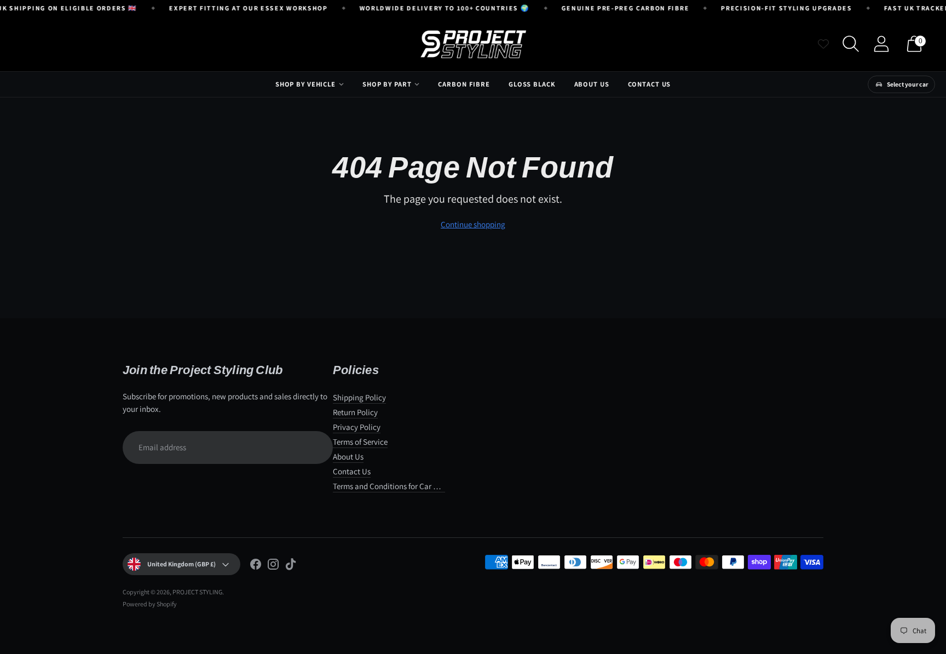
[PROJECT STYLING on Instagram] (273, 566)
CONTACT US (649, 84)
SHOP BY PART (387, 84)
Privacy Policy (356, 427)
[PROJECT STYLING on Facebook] (255, 566)
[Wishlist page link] (823, 43)
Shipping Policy (359, 397)
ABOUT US (591, 84)
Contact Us (352, 471)
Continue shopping (473, 224)
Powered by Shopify (150, 604)
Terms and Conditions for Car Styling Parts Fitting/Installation (438, 486)
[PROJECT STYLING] (473, 43)
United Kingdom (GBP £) (181, 564)
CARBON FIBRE (464, 84)
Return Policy (355, 412)
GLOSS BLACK (532, 84)
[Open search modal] (850, 43)
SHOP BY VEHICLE (305, 84)
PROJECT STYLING (197, 592)
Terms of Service (360, 442)
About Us (348, 456)
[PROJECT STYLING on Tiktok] (290, 566)
